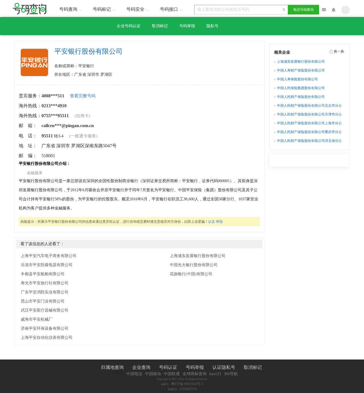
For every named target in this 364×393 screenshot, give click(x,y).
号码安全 (135, 9)
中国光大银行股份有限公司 (194, 265)
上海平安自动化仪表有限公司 (47, 337)
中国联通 (172, 374)
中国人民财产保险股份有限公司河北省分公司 (309, 141)
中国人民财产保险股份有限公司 (301, 97)
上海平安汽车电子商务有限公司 (48, 256)
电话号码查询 (303, 10)
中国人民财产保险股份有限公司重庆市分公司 (309, 132)
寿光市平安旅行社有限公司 (45, 283)
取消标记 (160, 26)
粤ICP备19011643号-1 (187, 384)
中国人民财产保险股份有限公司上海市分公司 (309, 123)
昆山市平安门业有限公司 (43, 301)
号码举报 (187, 26)
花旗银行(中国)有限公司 (191, 274)
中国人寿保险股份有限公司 (297, 79)
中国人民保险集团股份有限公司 (301, 88)
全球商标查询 (194, 374)
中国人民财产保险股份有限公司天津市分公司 (309, 114)
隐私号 (212, 26)
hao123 (215, 374)
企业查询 (141, 367)
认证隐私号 (223, 367)
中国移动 (153, 374)
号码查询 (68, 9)
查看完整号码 (83, 96)
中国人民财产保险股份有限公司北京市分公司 (309, 106)
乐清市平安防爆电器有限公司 (47, 265)
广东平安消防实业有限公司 (45, 292)
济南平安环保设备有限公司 (45, 328)
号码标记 (102, 9)
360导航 (231, 374)
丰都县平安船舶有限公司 (43, 274)
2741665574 (188, 389)
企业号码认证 (128, 26)
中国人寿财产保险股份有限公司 (301, 70)
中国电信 (134, 374)
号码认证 (168, 367)
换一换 (339, 51)
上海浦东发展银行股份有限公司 (198, 256)
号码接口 (169, 9)
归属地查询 (112, 367)
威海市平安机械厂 (37, 319)
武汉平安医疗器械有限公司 (45, 310)
